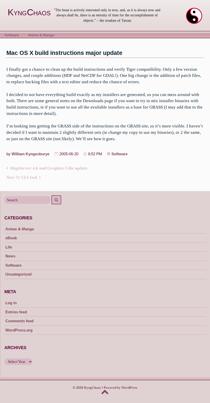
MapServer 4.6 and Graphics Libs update (49, 168)
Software (12, 35)
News (10, 256)
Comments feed (19, 321)
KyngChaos (29, 12)
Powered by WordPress (120, 387)
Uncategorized (18, 274)
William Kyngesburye (30, 154)
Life (8, 247)
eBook (11, 238)
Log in (11, 303)
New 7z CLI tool (21, 177)
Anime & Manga (41, 35)
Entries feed (16, 312)
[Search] (56, 199)
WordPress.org (19, 330)
